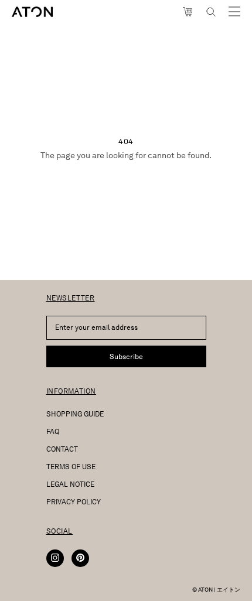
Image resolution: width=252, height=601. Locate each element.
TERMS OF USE (71, 466)
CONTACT (62, 449)
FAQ (52, 431)
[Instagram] (55, 558)
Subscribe (126, 356)
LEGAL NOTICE (70, 484)
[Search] (211, 11)
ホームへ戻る (126, 186)
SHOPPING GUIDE (75, 413)
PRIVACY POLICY (73, 501)
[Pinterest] (80, 558)
